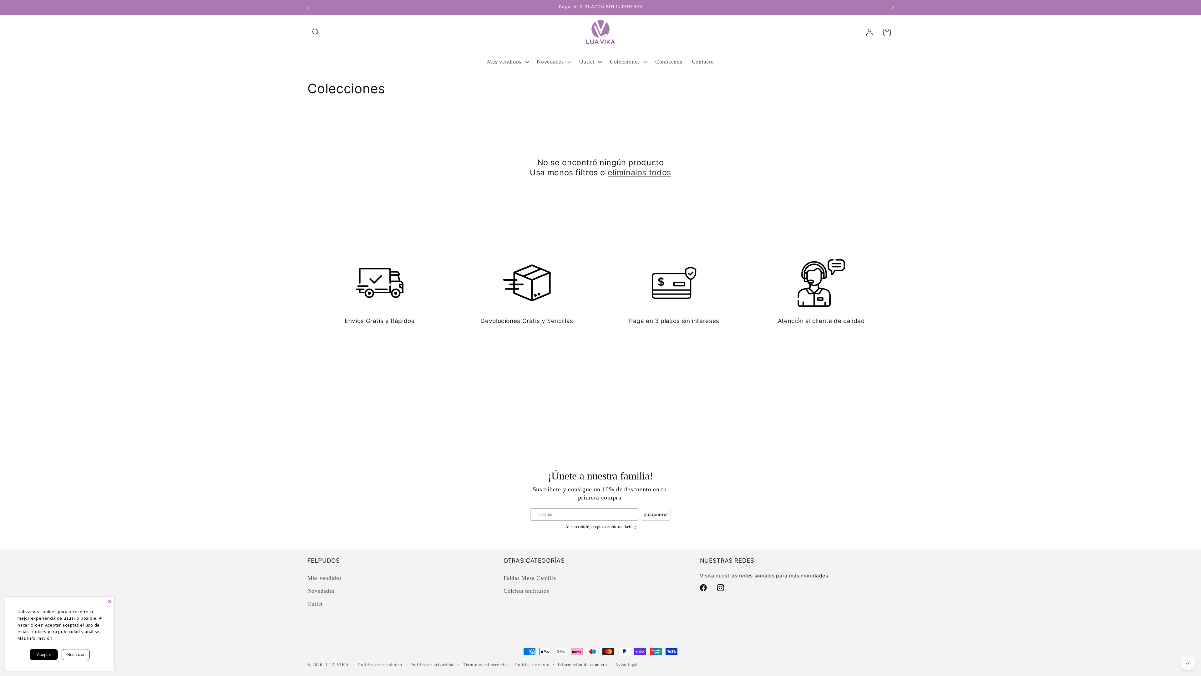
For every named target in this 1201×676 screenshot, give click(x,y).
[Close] (110, 601)
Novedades (321, 591)
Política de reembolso (380, 665)
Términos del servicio (485, 665)
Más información (35, 638)
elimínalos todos (639, 172)
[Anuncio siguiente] (892, 7)
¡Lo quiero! (655, 514)
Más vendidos (324, 578)
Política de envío (532, 665)
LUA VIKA (337, 665)
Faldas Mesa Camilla (530, 578)
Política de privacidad (432, 665)
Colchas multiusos (526, 591)
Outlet (315, 604)
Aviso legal (626, 665)
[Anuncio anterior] (308, 7)
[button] (316, 32)
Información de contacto (582, 665)
